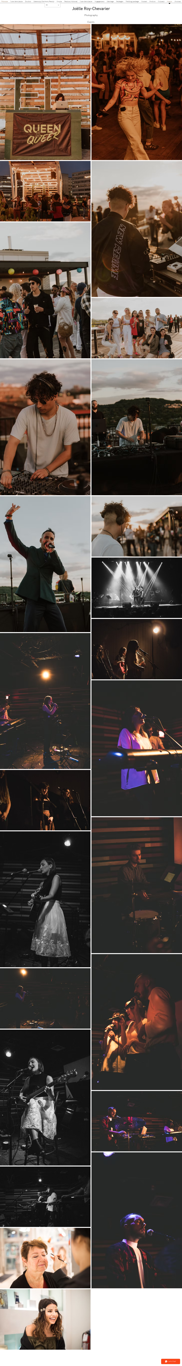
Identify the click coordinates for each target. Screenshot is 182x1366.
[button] (16, 2)
